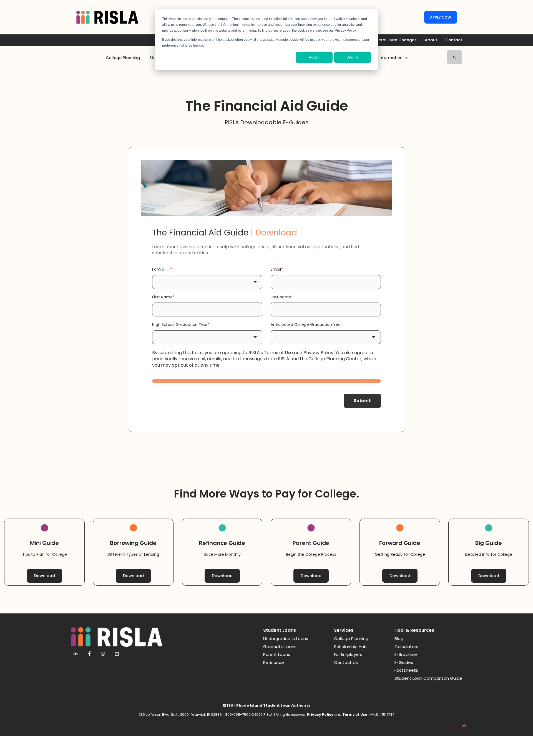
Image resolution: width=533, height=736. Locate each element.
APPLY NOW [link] (440, 17)
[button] (464, 725)
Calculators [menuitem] (406, 646)
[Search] (454, 57)
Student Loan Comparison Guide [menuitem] (428, 678)
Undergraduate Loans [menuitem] (285, 638)
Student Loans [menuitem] (279, 630)
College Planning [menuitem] (351, 638)
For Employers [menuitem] (348, 654)
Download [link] (44, 575)
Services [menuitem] (343, 630)
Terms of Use (278, 352)
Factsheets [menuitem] (406, 670)
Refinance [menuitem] (273, 662)
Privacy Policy (318, 352)
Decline (352, 57)
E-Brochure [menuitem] (405, 654)
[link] (107, 17)
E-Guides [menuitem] (403, 662)
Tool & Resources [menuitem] (414, 630)
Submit (362, 400)
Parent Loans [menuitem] (276, 654)
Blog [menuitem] (398, 638)
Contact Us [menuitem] (346, 662)
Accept (314, 57)
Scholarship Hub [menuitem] (350, 646)
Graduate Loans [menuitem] (279, 646)
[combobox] (207, 282)
